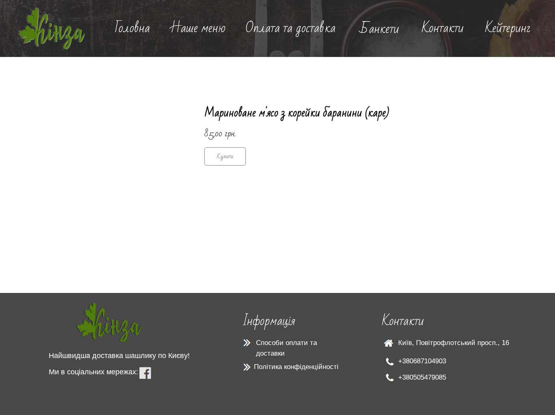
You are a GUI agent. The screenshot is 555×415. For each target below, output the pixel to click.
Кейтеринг (508, 28)
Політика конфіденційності (296, 367)
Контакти (443, 28)
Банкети (379, 29)
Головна (132, 28)
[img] (52, 28)
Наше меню (197, 28)
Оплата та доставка (290, 28)
